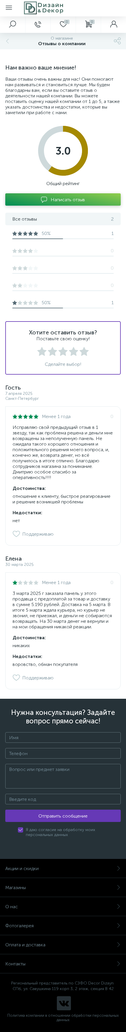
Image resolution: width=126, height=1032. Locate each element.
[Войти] (113, 24)
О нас (11, 906)
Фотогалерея (19, 925)
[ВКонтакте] (64, 1003)
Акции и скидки (22, 868)
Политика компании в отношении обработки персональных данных (63, 1017)
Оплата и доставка (25, 945)
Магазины (15, 887)
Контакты (15, 964)
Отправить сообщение (63, 816)
